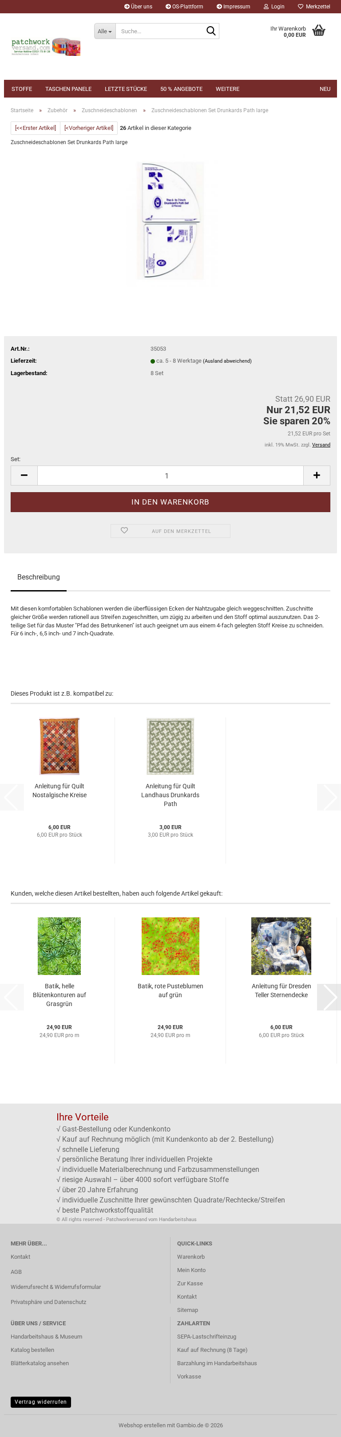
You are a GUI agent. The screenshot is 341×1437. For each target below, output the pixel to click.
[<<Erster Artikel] (35, 128)
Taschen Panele (68, 89)
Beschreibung (38, 577)
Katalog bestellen (32, 1350)
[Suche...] (210, 31)
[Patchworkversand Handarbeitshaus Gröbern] (46, 46)
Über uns (141, 7)
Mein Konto (191, 1270)
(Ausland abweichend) (227, 361)
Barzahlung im (195, 1363)
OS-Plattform (187, 7)
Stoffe (22, 89)
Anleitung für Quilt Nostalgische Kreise (59, 791)
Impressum (236, 7)
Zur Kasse (190, 1283)
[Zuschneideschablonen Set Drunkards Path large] (170, 220)
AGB (16, 1272)
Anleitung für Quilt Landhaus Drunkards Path (170, 795)
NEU (325, 89)
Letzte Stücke (126, 89)
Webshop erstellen (142, 1425)
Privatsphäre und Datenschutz (48, 1302)
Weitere (227, 89)
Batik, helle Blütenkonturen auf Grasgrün (59, 995)
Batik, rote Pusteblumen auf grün (170, 990)
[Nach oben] (316, 1423)
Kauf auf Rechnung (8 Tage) (212, 1350)
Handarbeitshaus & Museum (46, 1336)
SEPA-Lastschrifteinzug (206, 1336)
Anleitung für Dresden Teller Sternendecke (281, 990)
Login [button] (277, 7)
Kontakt (20, 1256)
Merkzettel (316, 7)
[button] (24, 476)
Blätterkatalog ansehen (40, 1363)
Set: (15, 459)
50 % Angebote (181, 89)
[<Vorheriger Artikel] (88, 128)
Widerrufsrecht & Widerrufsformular (56, 1287)
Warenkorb (191, 1256)
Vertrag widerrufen (41, 1402)
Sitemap (187, 1310)
